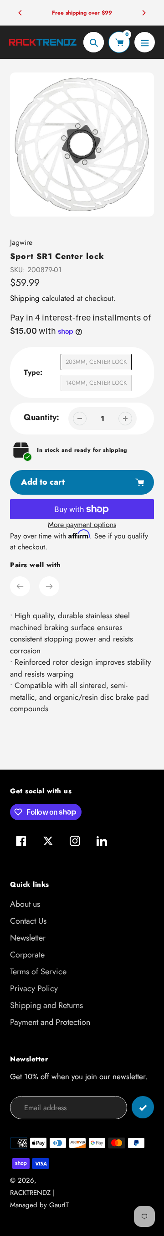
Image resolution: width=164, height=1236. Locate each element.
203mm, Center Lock (96, 361)
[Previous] (20, 12)
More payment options (82, 524)
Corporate (27, 955)
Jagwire (21, 242)
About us (25, 904)
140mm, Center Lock (96, 382)
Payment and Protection (50, 1022)
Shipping (25, 298)
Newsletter (28, 938)
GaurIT (59, 1205)
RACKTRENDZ (30, 1193)
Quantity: (41, 417)
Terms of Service (38, 971)
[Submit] (143, 1107)
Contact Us (28, 921)
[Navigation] (144, 42)
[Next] (143, 12)
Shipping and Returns (46, 1005)
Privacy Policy (34, 988)
